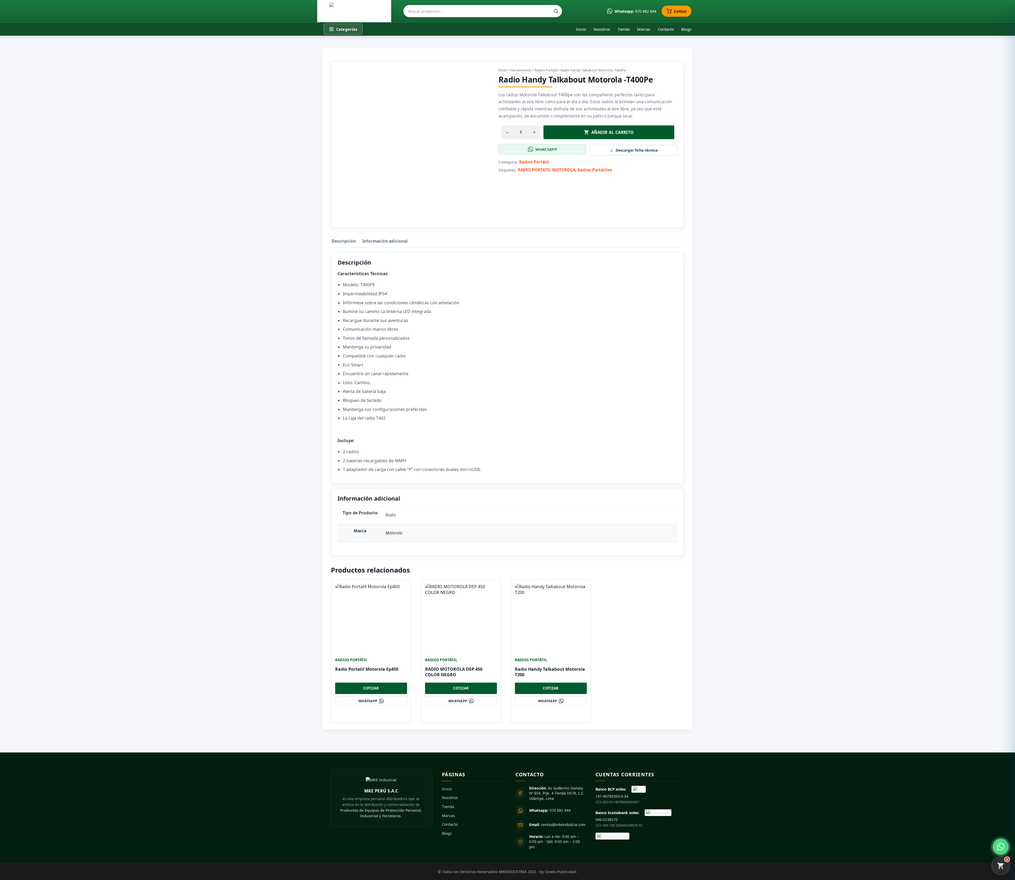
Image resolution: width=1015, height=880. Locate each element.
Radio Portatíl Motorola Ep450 (366, 669)
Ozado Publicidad (560, 871)
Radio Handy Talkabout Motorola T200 (550, 672)
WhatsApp (546, 149)
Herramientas (521, 70)
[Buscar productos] (556, 11)
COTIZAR (371, 688)
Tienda (623, 29)
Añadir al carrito (612, 132)
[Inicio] (354, 11)
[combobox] (483, 11)
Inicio (581, 29)
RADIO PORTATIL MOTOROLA (546, 170)
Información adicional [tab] (385, 241)
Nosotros (601, 29)
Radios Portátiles (595, 170)
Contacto (666, 29)
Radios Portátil (545, 70)
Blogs (686, 29)
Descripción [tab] (343, 241)
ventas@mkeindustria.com (557, 824)
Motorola (393, 533)
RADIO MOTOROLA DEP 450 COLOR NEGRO (453, 672)
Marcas (643, 29)
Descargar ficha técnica (637, 150)
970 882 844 (550, 810)
